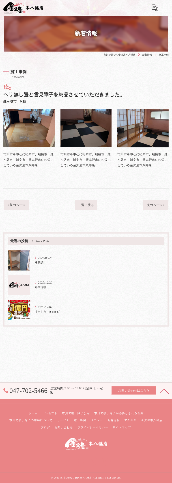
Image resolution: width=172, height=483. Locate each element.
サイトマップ (122, 427)
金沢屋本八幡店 (152, 420)
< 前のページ (16, 205)
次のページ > (156, 205)
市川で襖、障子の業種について (31, 420)
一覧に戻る (86, 205)
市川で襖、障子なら (76, 413)
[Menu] (165, 8)
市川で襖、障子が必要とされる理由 (119, 413)
